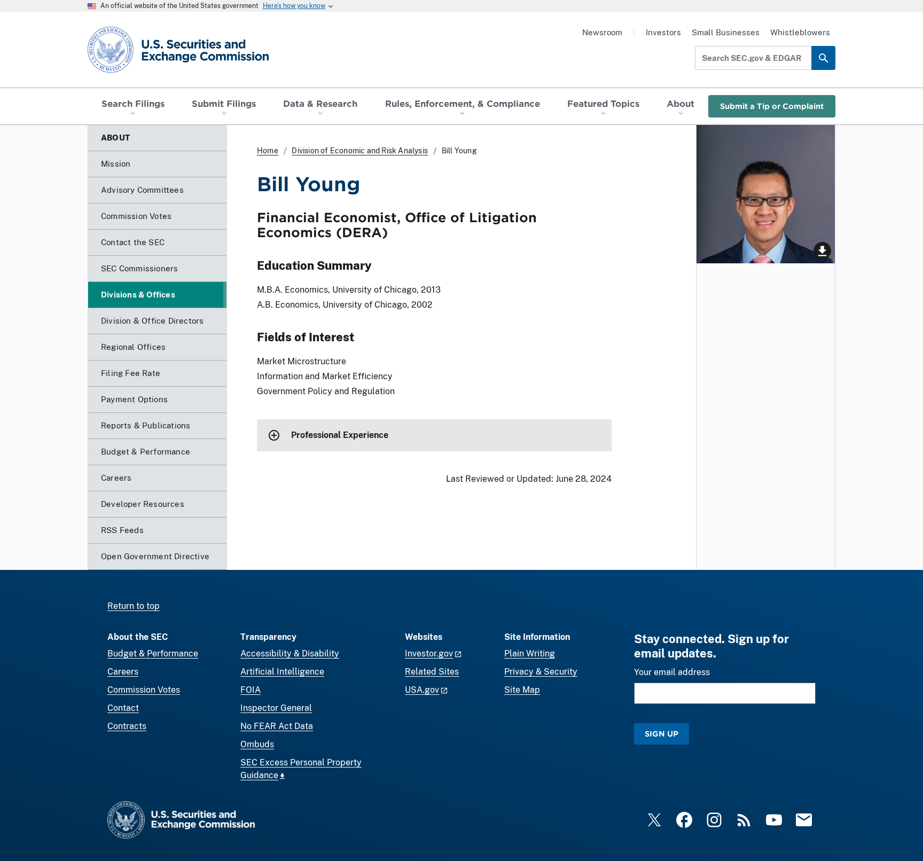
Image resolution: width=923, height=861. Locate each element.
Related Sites (432, 672)
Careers (122, 672)
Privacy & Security (540, 672)
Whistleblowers (800, 32)
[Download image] (766, 194)
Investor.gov (429, 653)
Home (267, 150)
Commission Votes (143, 690)
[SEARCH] (823, 58)
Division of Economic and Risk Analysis (360, 150)
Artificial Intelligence (282, 672)
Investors (663, 32)
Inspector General (276, 708)
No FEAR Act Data (276, 726)
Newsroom (602, 32)
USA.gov (422, 690)
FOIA (250, 690)
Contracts (126, 726)
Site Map (522, 690)
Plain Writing (529, 653)
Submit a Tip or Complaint (772, 106)
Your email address (672, 672)
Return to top (133, 606)
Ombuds (257, 744)
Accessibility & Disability (289, 653)
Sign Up (661, 733)
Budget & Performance (152, 653)
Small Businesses (726, 32)
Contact (123, 708)
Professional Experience (339, 435)
